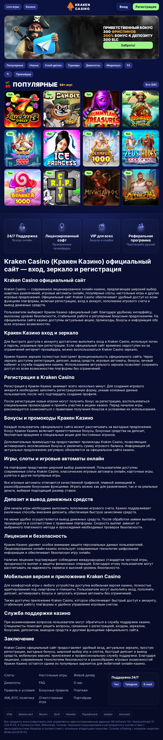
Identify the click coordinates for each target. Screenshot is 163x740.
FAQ (42, 683)
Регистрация (146, 7)
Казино (30, 6)
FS (128, 65)
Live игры (13, 6)
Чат (116, 684)
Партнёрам (82, 698)
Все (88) (151, 84)
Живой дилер (84, 675)
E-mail (148, 684)
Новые (34, 65)
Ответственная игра (51, 700)
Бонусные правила (53, 690)
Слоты (9, 675)
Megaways (113, 65)
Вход (124, 7)
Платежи (81, 690)
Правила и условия (19, 690)
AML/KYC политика (19, 698)
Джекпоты (93, 65)
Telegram (131, 684)
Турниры (74, 65)
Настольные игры (53, 675)
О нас (78, 683)
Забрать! (128, 45)
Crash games (53, 65)
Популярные (15, 65)
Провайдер (23, 74)
